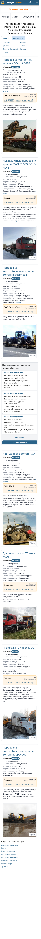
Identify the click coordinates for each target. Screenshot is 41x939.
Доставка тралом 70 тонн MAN (19, 555)
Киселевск (24, 46)
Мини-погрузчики (9, 860)
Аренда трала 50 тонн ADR (19, 453)
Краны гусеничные (9, 857)
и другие (18, 302)
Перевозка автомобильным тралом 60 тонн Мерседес (18, 751)
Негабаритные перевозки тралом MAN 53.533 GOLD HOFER (19, 164)
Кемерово (6, 42)
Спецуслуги (28, 16)
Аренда (5, 16)
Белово (22, 42)
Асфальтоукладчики (9, 845)
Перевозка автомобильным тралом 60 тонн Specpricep (18, 271)
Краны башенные (8, 854)
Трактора (5, 866)
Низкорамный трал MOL (18, 647)
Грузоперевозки (8, 851)
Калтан (23, 49)
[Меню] (36, 2)
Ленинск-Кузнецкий (10, 49)
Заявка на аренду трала (13, 372)
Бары (3, 848)
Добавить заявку (20, 442)
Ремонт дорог (7, 863)
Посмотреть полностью (20, 221)
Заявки (15, 16)
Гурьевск (6, 46)
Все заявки (19, 437)
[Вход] (30, 2)
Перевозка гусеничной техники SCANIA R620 (17, 61)
